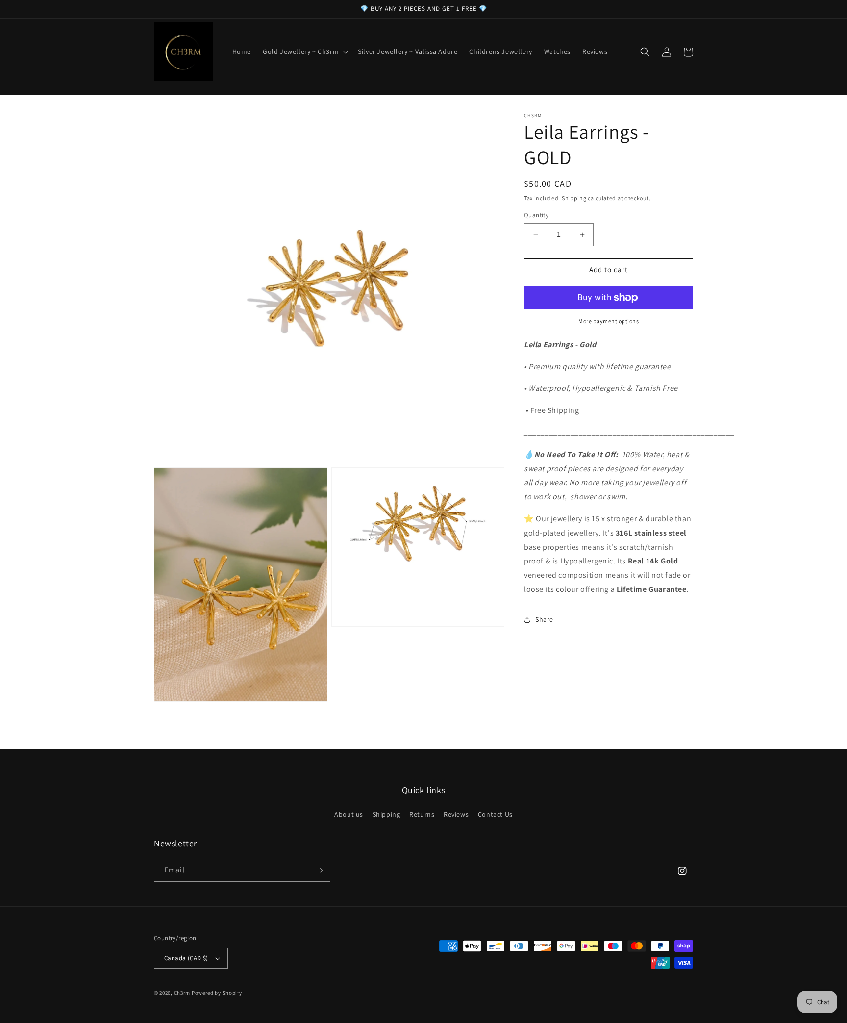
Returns (421, 814)
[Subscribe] (319, 870)
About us (348, 814)
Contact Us (495, 814)
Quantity (536, 215)
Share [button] (544, 619)
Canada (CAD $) (186, 958)
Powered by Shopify (217, 992)
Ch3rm (182, 992)
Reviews (456, 814)
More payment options (608, 321)
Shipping (574, 198)
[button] (304, 51)
